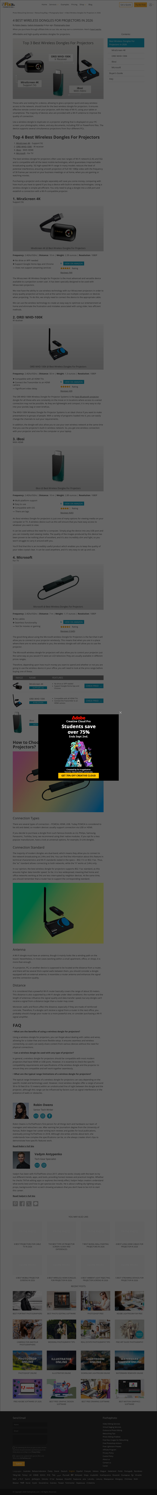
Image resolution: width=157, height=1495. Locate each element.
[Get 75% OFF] (78, 747)
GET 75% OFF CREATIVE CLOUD (78, 775)
